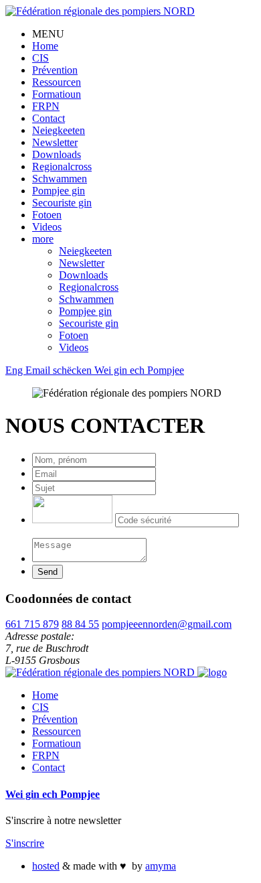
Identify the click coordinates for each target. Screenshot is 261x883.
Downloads (56, 154)
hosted (46, 866)
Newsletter (55, 142)
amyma (160, 866)
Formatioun (56, 94)
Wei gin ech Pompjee (139, 370)
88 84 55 (80, 624)
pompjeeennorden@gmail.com (167, 624)
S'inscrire (24, 843)
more (43, 239)
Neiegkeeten (58, 130)
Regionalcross (62, 166)
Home (45, 46)
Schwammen (59, 178)
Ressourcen (56, 82)
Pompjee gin (58, 190)
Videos (47, 226)
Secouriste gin (62, 202)
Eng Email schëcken (49, 370)
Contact (48, 118)
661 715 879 (32, 624)
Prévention (55, 70)
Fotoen (47, 214)
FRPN (46, 106)
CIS (40, 58)
